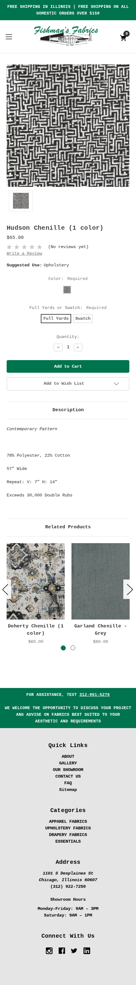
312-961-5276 (94, 694)
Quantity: (68, 337)
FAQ (68, 783)
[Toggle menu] (8, 36)
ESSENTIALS (68, 841)
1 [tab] (63, 647)
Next (129, 589)
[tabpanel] (35, 594)
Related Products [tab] (68, 527)
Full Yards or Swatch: (68, 308)
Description (68, 410)
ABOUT (68, 756)
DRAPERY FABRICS (68, 834)
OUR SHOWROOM (68, 769)
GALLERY (68, 763)
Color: (68, 278)
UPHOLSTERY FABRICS (68, 828)
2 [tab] (73, 647)
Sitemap (68, 789)
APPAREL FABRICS (68, 821)
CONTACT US (68, 776)
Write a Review (24, 253)
